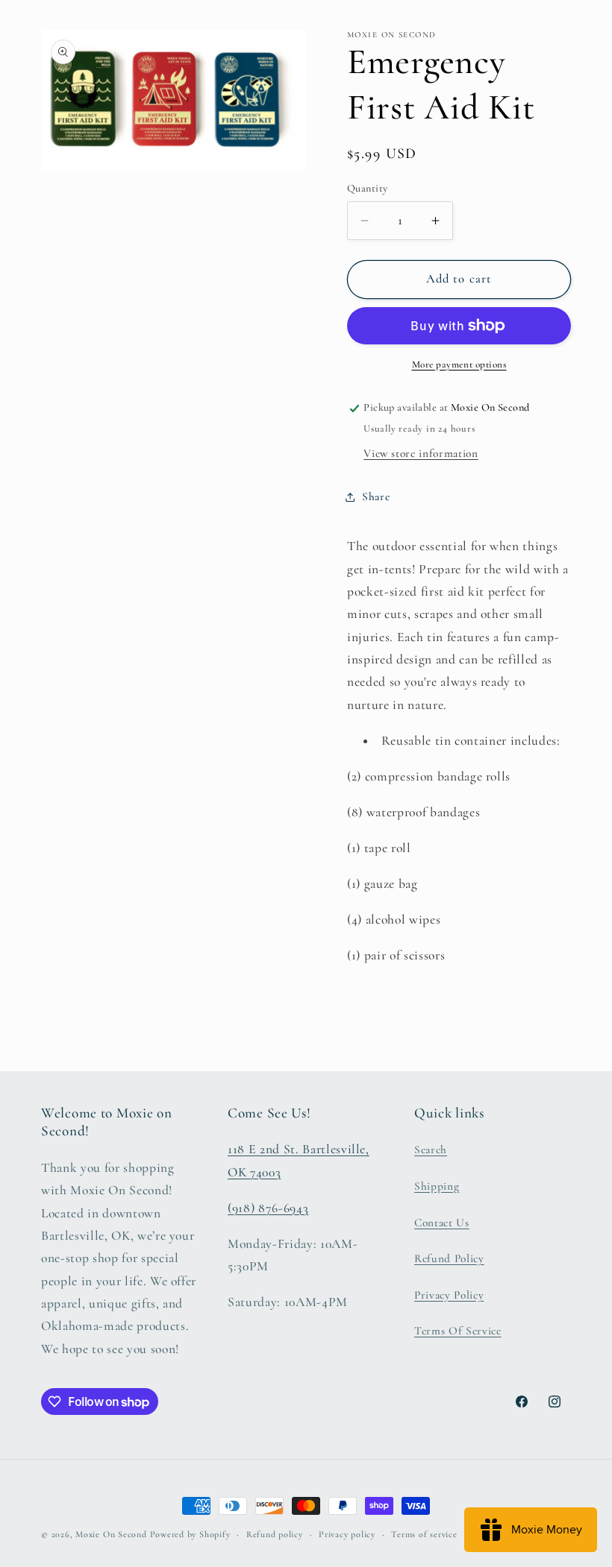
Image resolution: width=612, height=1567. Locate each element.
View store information (420, 453)
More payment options (459, 365)
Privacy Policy (449, 1295)
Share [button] (376, 496)
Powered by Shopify (190, 1534)
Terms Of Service (458, 1330)
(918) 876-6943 (268, 1208)
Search (430, 1149)
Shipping (436, 1186)
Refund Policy (449, 1258)
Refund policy (274, 1534)
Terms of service (424, 1534)
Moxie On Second (111, 1534)
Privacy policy (347, 1534)
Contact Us (441, 1222)
